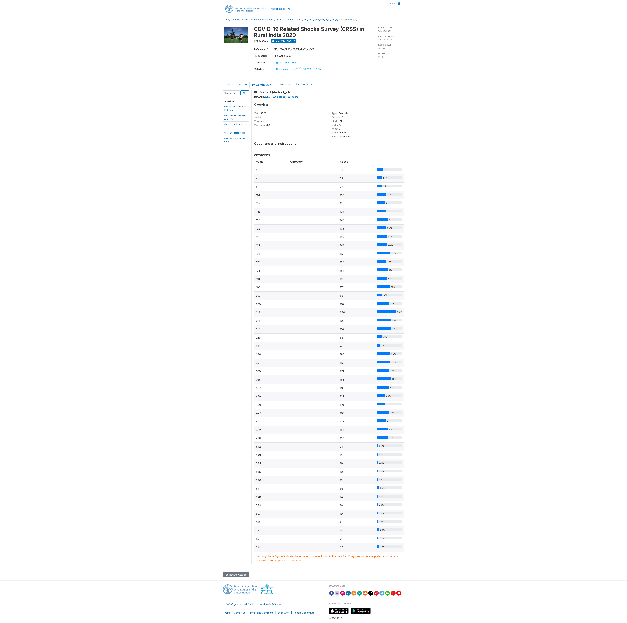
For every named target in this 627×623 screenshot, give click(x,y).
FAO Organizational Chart (239, 604)
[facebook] (331, 593)
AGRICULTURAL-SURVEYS (289, 19)
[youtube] (398, 593)
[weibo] (393, 593)
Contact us (239, 612)
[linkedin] (348, 593)
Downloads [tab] (283, 84)
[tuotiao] (376, 593)
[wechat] (387, 593)
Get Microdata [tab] (306, 84)
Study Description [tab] (236, 84)
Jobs (227, 612)
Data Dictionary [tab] (261, 85)
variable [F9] (350, 19)
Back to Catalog (238, 574)
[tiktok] (370, 593)
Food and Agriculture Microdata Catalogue (252, 19)
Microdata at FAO (280, 8)
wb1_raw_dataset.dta (234, 133)
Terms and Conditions (261, 612)
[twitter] (381, 593)
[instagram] (342, 593)
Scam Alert (283, 612)
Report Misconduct (304, 612)
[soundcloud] (365, 593)
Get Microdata (285, 40)
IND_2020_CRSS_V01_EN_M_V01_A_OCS (323, 19)
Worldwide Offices (270, 604)
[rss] (353, 593)
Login (390, 3)
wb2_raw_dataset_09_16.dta (282, 96)
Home (226, 19)
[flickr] (337, 593)
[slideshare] (359, 593)
